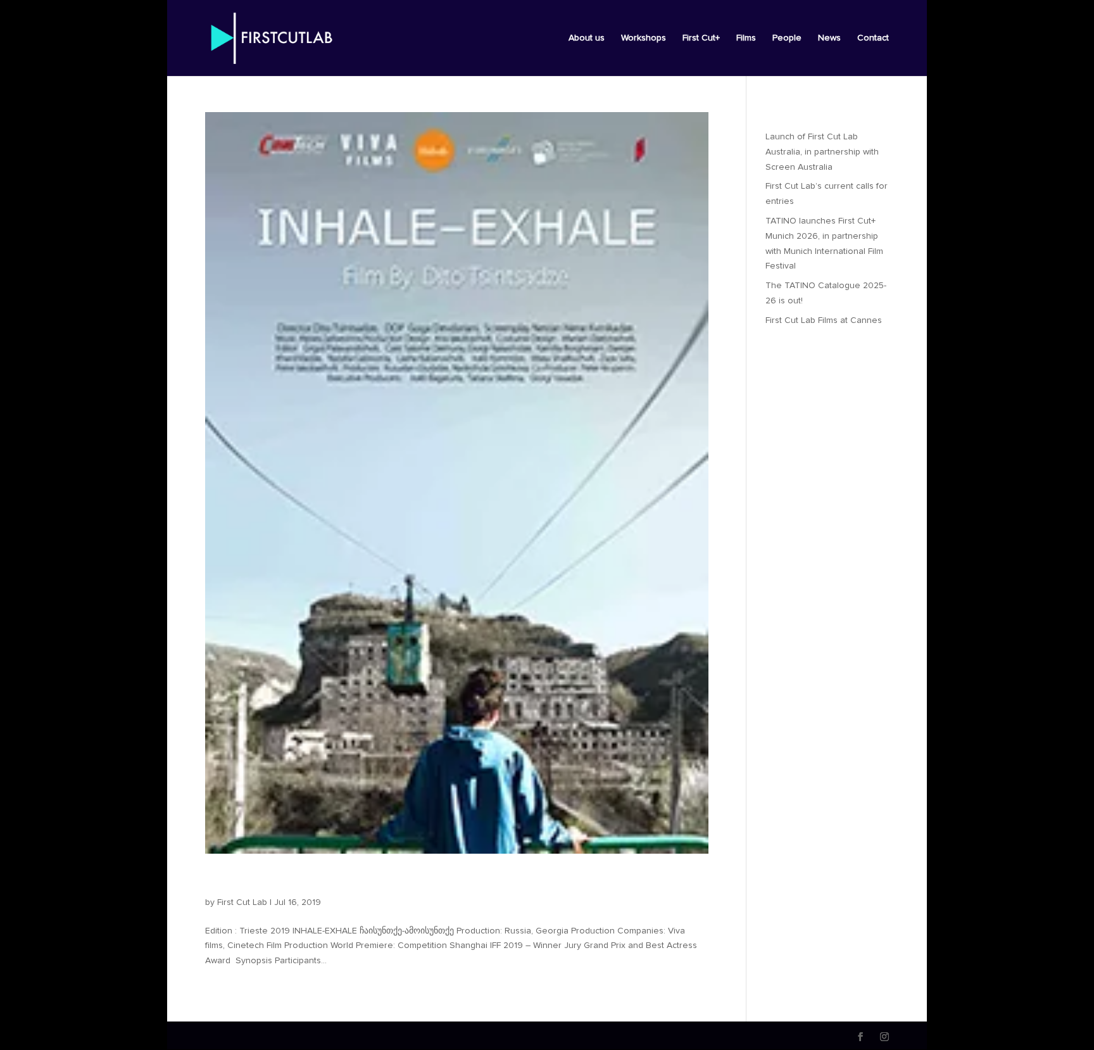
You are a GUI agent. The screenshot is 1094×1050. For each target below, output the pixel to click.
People (787, 38)
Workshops (643, 38)
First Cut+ (701, 38)
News (829, 38)
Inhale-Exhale (257, 881)
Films (746, 38)
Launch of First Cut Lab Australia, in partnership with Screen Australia (822, 152)
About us (587, 38)
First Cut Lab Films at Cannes (823, 320)
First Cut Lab (242, 902)
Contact (873, 38)
